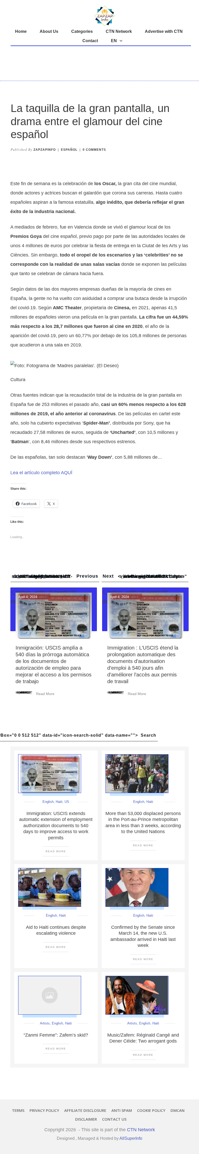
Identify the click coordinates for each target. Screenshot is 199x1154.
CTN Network (141, 1129)
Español (69, 150)
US (67, 802)
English (48, 802)
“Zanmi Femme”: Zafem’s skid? (56, 1035)
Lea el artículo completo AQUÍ (41, 472)
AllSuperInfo (130, 1138)
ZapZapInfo (44, 150)
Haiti (59, 802)
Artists (45, 1023)
